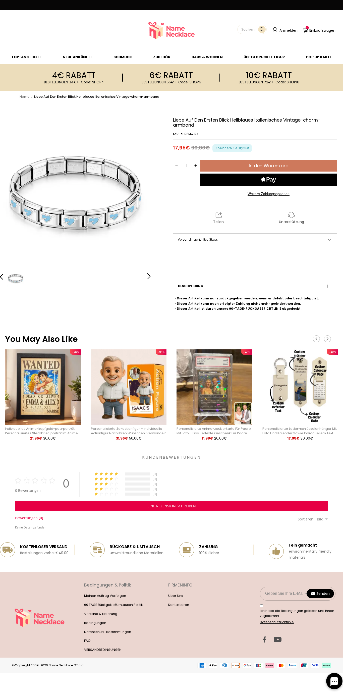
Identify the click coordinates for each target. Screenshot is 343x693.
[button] (252, 29)
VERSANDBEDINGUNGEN (103, 649)
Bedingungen (95, 622)
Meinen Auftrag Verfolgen (105, 595)
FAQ (87, 640)
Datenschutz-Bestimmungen (107, 631)
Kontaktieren (178, 604)
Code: (92, 82)
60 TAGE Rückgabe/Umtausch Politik (113, 604)
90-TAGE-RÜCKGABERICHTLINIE (255, 308)
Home (25, 96)
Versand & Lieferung (100, 613)
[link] (122, 57)
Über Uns (175, 595)
